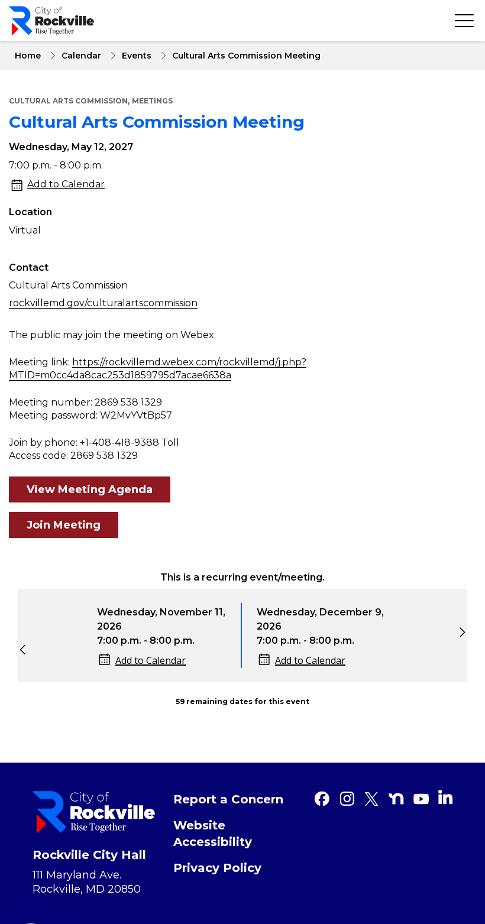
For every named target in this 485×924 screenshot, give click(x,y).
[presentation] (20, 646)
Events (136, 55)
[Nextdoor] (396, 798)
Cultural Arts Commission (68, 100)
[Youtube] (421, 798)
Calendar (81, 55)
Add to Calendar (66, 184)
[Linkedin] (445, 797)
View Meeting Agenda (90, 489)
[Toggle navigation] (464, 20)
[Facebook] (321, 798)
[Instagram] (346, 798)
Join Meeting (64, 524)
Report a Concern (228, 799)
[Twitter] (371, 798)
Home (28, 55)
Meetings (152, 100)
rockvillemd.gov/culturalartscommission (103, 303)
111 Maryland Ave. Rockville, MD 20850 (87, 882)
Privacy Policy (217, 868)
